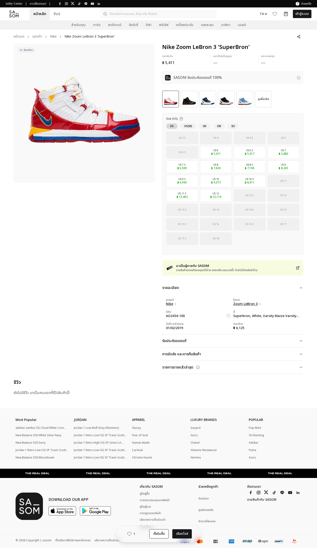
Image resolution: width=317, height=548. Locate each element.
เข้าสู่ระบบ (302, 13)
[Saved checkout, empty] (286, 14)
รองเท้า (37, 37)
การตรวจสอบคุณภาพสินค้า (155, 500)
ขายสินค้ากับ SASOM (261, 499)
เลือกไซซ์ (182, 533)
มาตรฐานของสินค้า (150, 513)
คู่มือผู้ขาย (145, 507)
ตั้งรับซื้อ (159, 533)
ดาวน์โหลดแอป (38, 4)
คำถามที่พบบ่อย (207, 521)
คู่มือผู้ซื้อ (145, 494)
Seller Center (14, 4)
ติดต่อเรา (203, 499)
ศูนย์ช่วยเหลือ (205, 510)
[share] (298, 36)
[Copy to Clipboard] (228, 315)
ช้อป (57, 14)
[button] (158, 14)
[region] (84, 113)
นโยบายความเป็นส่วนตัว (153, 520)
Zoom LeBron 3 (245, 304)
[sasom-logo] (14, 14)
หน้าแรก (19, 37)
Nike (53, 37)
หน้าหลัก (39, 14)
